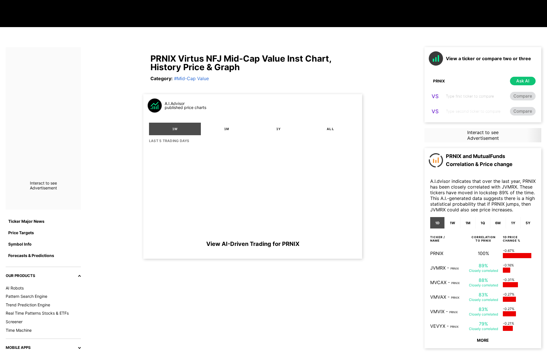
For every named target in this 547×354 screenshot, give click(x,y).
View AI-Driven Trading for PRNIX (252, 243)
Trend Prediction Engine (28, 304)
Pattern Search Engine (26, 296)
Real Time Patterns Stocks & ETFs (37, 313)
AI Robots (15, 288)
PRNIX (436, 253)
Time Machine (19, 330)
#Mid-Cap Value (191, 78)
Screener (14, 321)
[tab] (175, 129)
